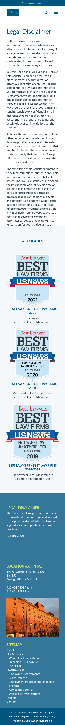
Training (14, 685)
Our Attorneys (15, 654)
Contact (11, 701)
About (10, 650)
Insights (11, 697)
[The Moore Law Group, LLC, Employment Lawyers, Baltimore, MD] (11, 551)
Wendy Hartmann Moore (24, 658)
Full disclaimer (15, 535)
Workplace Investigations (24, 693)
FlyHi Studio (45, 720)
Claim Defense (18, 677)
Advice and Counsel (21, 689)
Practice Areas (15, 669)
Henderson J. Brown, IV (23, 662)
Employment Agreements (24, 674)
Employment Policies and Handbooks (31, 681)
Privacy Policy (47, 716)
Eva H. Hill (15, 665)
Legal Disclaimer (29, 716)
